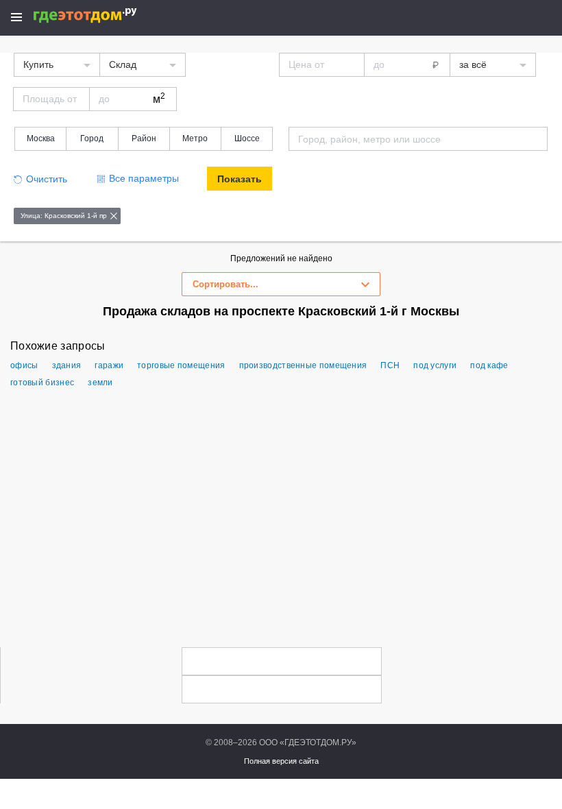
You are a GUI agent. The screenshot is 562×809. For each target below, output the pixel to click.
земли (100, 382)
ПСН (390, 365)
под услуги (434, 365)
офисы (24, 365)
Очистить (46, 178)
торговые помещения (181, 365)
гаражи (109, 365)
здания (67, 365)
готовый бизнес (42, 382)
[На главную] (100, 15)
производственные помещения (303, 365)
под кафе (489, 365)
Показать (239, 178)
